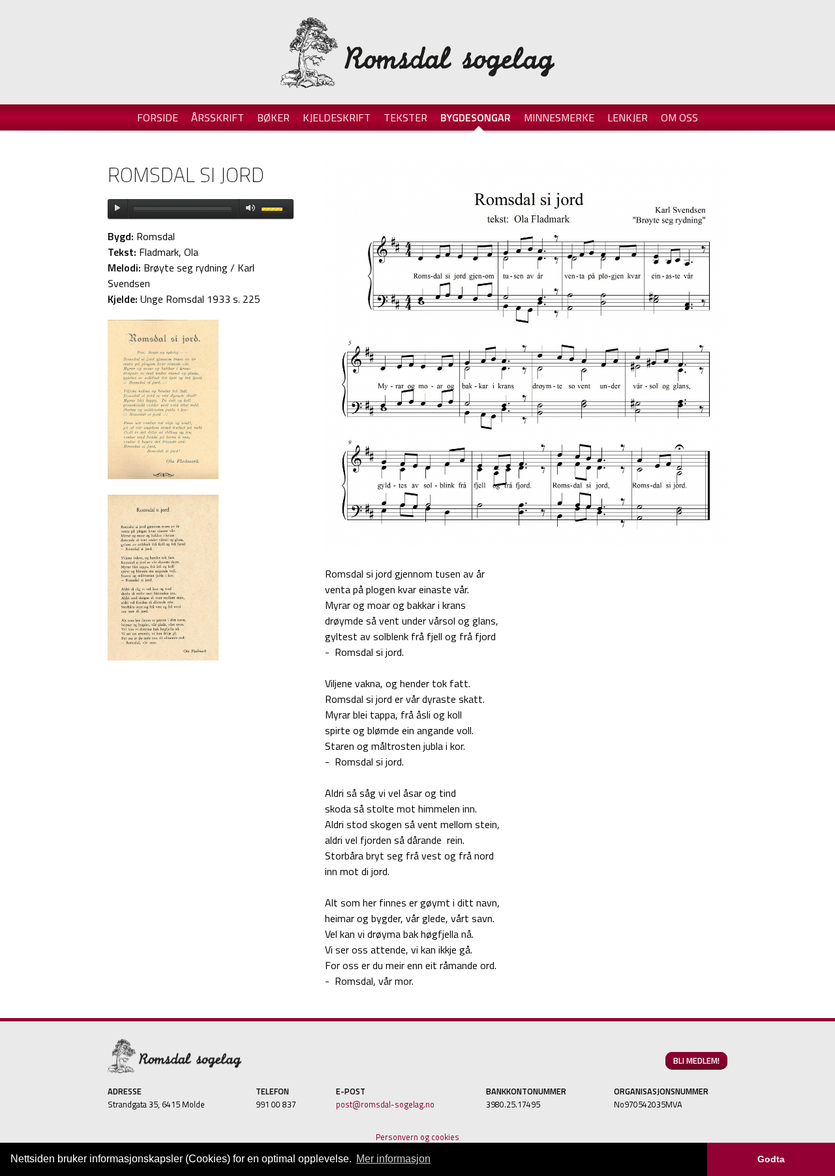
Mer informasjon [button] (393, 1158)
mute (248, 209)
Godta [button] (771, 1159)
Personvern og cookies (417, 1136)
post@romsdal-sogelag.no (385, 1104)
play (117, 209)
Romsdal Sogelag (417, 52)
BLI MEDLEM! (696, 1060)
